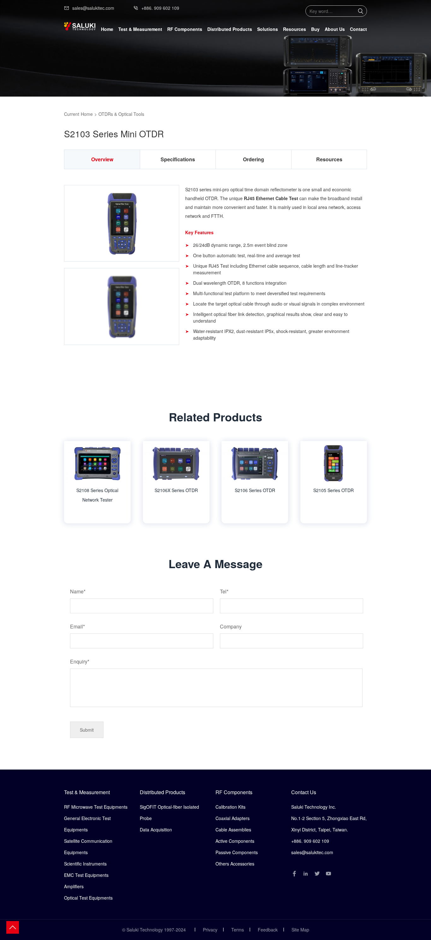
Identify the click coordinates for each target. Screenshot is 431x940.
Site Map (300, 929)
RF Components (234, 792)
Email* (77, 626)
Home (107, 29)
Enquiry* (79, 661)
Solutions (267, 29)
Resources (294, 29)
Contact (358, 29)
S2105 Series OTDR (333, 490)
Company (231, 626)
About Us (335, 29)
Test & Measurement (87, 792)
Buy (315, 29)
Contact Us (303, 792)
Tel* (224, 591)
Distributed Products (162, 792)
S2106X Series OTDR (176, 490)
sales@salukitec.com (93, 8)
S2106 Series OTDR (255, 490)
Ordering (253, 159)
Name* (78, 591)
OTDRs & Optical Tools (121, 114)
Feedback (268, 929)
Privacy (210, 929)
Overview (102, 159)
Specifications (178, 159)
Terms (237, 929)
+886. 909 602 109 (160, 8)
